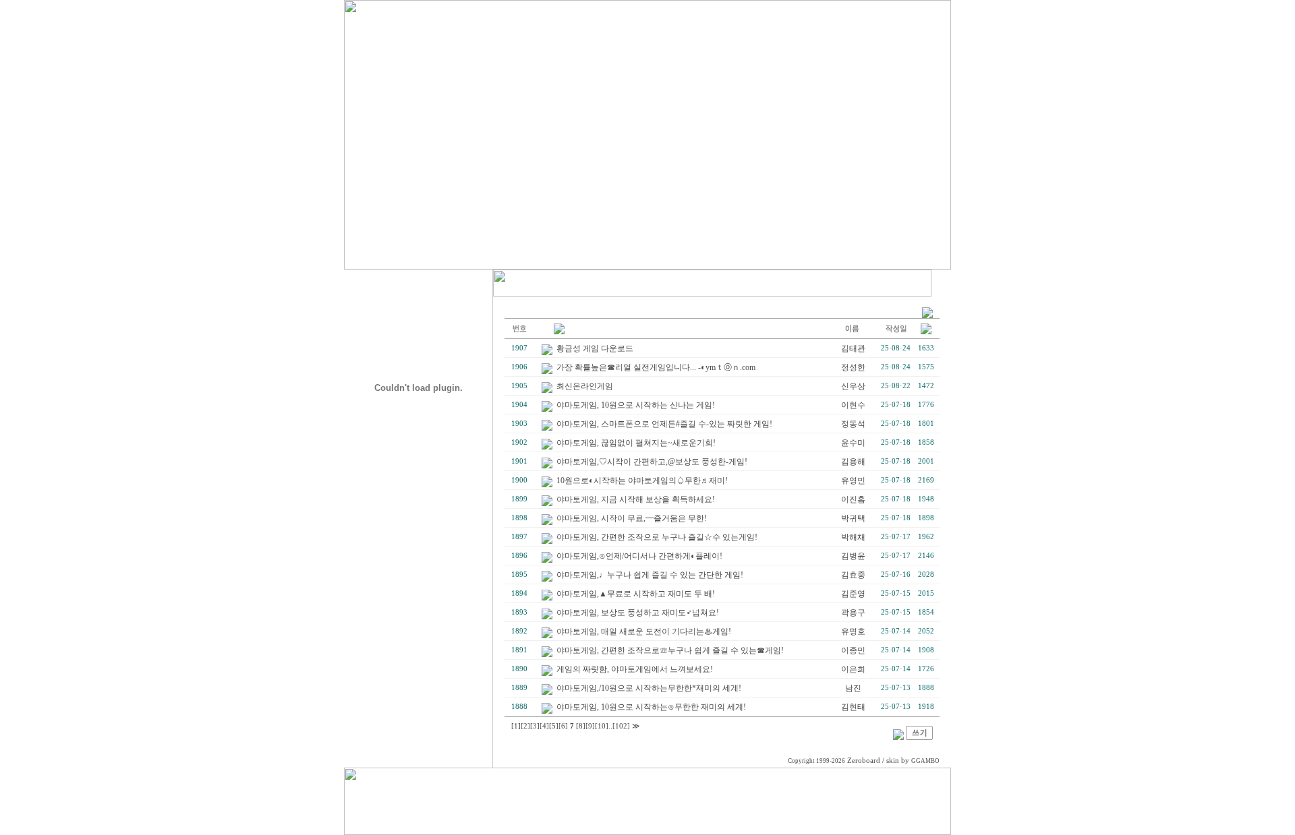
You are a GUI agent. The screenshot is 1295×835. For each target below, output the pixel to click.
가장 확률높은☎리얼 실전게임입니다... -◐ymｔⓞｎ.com (655, 367)
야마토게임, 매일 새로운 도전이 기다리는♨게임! (643, 631)
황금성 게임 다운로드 (594, 348)
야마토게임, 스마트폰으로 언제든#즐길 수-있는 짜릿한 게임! (664, 424)
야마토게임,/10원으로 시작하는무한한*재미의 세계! (648, 688)
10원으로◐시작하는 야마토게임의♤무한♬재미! (642, 480)
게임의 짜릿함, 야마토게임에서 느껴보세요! (634, 669)
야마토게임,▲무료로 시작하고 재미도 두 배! (635, 593)
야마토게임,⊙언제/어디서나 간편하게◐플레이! (639, 556)
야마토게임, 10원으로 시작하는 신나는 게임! (635, 405)
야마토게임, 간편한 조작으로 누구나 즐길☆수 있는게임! (656, 537)
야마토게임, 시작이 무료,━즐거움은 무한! (631, 518)
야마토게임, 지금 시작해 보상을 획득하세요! (635, 499)
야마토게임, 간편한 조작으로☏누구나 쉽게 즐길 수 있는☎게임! (670, 650)
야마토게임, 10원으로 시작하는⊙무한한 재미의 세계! (651, 707)
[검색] (898, 737)
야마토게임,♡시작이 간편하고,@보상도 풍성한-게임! (651, 461)
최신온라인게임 (584, 386)
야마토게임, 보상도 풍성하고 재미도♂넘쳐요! (637, 612)
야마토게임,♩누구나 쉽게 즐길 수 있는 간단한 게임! (649, 575)
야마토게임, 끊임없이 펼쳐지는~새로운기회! (636, 442)
